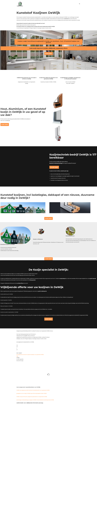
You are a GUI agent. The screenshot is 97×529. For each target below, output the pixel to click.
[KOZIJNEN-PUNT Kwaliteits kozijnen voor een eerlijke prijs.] (20, 3)
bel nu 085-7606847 (54, 167)
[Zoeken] (79, 3)
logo (17, 356)
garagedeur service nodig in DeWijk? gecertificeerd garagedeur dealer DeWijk (32, 393)
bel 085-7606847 (48, 53)
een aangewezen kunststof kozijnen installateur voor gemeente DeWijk (30, 354)
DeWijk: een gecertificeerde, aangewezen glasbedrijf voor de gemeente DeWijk (32, 396)
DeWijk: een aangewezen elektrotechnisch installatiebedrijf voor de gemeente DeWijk (33, 390)
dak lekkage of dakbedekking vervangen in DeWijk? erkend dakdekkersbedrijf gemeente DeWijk (35, 399)
